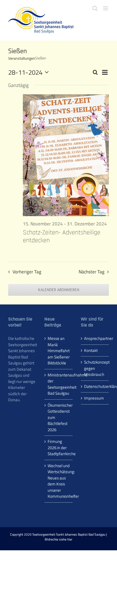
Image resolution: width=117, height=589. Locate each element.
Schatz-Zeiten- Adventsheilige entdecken (61, 236)
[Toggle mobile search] (95, 8)
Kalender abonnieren (58, 290)
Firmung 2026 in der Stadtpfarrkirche (59, 448)
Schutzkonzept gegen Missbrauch (95, 368)
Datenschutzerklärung (95, 386)
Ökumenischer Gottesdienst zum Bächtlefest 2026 (59, 417)
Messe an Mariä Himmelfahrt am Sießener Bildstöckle (59, 351)
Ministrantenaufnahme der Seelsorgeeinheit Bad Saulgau (59, 384)
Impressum (94, 398)
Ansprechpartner (95, 339)
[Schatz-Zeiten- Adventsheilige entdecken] (66, 155)
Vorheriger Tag (27, 271)
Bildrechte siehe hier (58, 539)
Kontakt (91, 351)
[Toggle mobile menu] (106, 8)
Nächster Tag (91, 271)
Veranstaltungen (21, 58)
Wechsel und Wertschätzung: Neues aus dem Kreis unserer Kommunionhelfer (59, 481)
